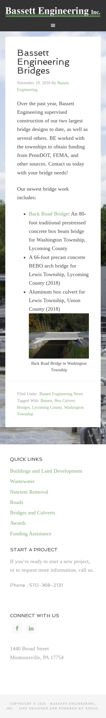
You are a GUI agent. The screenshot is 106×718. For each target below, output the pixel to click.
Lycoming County (47, 407)
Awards (18, 523)
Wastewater (22, 481)
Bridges (23, 407)
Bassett (46, 400)
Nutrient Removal (29, 492)
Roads (16, 502)
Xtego (91, 708)
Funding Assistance (31, 534)
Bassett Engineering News (61, 394)
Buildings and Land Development (46, 471)
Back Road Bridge (48, 214)
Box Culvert (64, 400)
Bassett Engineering (53, 12)
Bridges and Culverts (32, 513)
